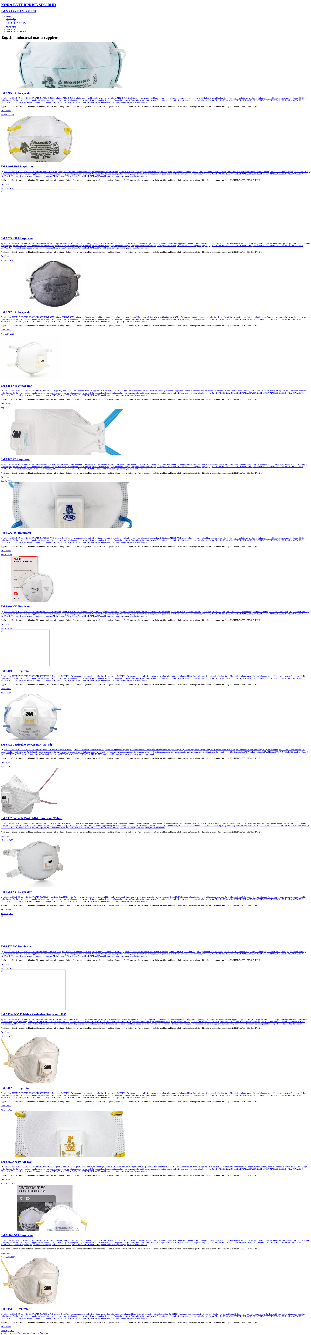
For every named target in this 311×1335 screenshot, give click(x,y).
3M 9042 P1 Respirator (15, 1308)
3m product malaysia (122, 100)
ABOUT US (11, 27)
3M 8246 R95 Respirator (16, 93)
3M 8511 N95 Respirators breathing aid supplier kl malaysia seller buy (196, 1167)
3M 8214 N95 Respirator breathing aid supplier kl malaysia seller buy (88, 391)
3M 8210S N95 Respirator (17, 166)
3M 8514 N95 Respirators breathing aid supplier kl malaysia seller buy (197, 897)
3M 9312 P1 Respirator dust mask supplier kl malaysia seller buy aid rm (88, 1093)
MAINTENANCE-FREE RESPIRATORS (25, 98)
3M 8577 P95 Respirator (16, 946)
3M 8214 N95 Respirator (16, 385)
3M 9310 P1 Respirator (15, 670)
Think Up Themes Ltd (21, 1333)
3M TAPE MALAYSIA (61, 102)
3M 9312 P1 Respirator (15, 1088)
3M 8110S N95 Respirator (17, 1235)
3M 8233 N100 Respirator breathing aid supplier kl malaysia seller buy (90, 243)
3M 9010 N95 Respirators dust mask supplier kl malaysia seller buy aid (198, 612)
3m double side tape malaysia (278, 98)
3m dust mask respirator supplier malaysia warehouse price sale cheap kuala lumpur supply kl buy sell (52, 100)
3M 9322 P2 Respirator (15, 459)
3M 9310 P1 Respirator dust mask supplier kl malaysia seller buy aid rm (88, 676)
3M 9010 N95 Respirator (16, 606)
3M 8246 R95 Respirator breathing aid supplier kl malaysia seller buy (88, 98)
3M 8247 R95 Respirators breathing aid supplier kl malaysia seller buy (196, 317)
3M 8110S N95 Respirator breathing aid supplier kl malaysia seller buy (90, 1240)
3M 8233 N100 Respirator (17, 238)
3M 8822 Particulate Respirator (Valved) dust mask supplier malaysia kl (101, 750)
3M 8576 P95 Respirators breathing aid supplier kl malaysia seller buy (196, 538)
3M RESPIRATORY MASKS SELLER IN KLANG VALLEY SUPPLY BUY (100, 1022)
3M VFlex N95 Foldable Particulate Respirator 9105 (33, 1014)
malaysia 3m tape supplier (137, 102)
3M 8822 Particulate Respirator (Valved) (26, 744)
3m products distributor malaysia (143, 100)
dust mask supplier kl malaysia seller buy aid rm (165, 1024)
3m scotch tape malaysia (22, 102)
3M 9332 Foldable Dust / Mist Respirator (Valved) (32, 818)
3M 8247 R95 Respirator (16, 312)
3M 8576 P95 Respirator (16, 532)
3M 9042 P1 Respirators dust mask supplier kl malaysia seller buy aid (195, 1314)
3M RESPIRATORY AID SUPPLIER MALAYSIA (232, 100)
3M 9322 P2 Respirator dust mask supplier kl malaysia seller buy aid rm (88, 464)
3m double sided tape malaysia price (22, 826)
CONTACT (10, 29)
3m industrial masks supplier (102, 100)
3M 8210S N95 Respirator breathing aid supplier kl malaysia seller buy (90, 172)
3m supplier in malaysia (42, 102)
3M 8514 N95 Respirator (16, 891)
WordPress (44, 1333)
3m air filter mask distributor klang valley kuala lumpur (245, 98)
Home (8, 16)
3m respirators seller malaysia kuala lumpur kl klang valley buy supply (184, 100)
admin (6, 98)
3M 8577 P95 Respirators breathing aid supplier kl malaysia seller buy (196, 952)
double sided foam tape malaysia (113, 102)
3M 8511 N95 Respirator (16, 1161)
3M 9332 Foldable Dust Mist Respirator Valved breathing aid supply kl (219, 823)
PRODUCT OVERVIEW (16, 31)
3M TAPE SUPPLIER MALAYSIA (86, 102)
